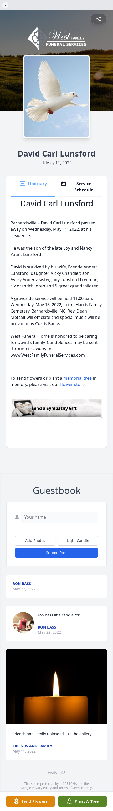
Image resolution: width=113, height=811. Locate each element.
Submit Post (56, 552)
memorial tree (77, 378)
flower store (72, 384)
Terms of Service (71, 788)
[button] (56, 686)
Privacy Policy (42, 788)
